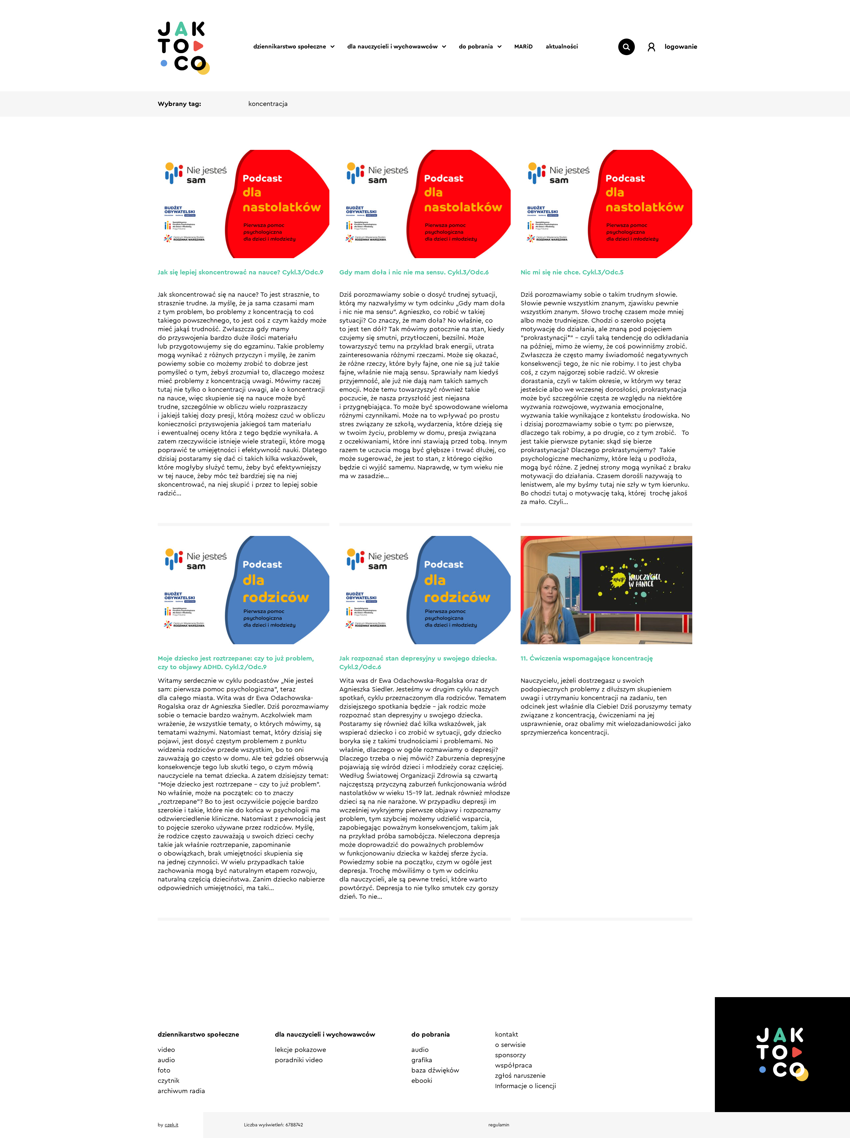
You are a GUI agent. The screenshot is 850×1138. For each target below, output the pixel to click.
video (166, 1050)
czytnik (168, 1081)
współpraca (513, 1065)
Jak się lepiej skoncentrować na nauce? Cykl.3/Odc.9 (240, 272)
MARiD (523, 47)
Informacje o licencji (525, 1086)
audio (166, 1060)
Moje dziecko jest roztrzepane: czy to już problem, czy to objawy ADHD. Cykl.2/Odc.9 (236, 663)
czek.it (171, 1125)
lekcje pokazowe (300, 1050)
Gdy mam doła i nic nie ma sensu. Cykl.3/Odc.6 (414, 272)
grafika (421, 1060)
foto (164, 1070)
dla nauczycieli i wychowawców (392, 47)
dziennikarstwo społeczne (289, 47)
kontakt (506, 1034)
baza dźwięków (435, 1070)
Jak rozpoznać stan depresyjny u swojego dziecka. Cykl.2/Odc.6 (418, 663)
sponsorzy (510, 1055)
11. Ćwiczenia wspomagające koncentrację (587, 658)
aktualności (562, 47)
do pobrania (476, 47)
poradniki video (299, 1060)
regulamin (498, 1125)
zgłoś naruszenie (520, 1076)
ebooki (421, 1081)
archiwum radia (181, 1091)
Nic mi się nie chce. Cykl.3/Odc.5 (572, 272)
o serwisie (510, 1045)
